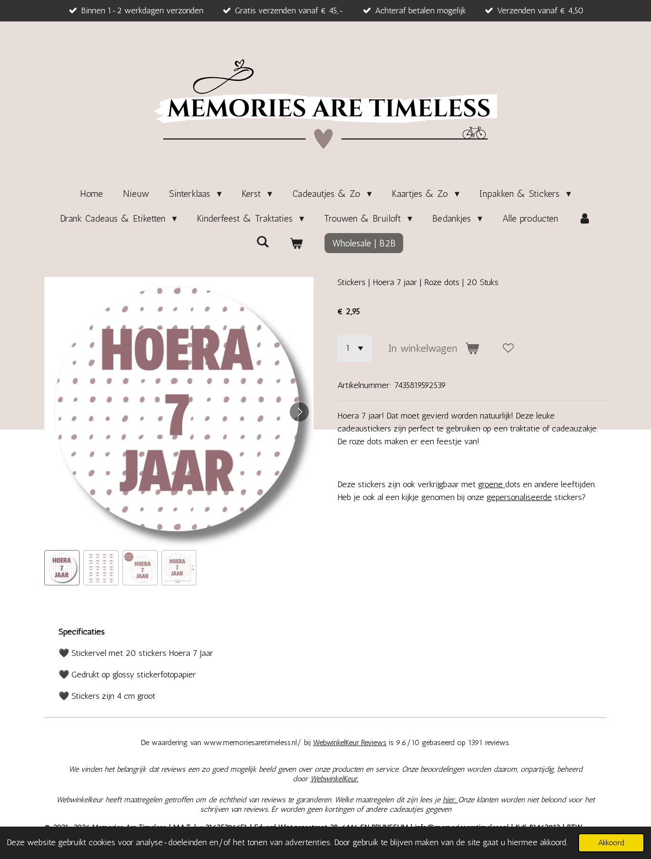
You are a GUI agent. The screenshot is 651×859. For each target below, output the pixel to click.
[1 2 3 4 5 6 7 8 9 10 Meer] (354, 348)
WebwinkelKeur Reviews (350, 742)
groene (491, 484)
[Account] (584, 218)
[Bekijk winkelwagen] (296, 243)
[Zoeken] (262, 241)
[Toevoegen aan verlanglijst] (508, 348)
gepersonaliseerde (519, 497)
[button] (62, 567)
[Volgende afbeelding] (299, 411)
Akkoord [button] (611, 842)
